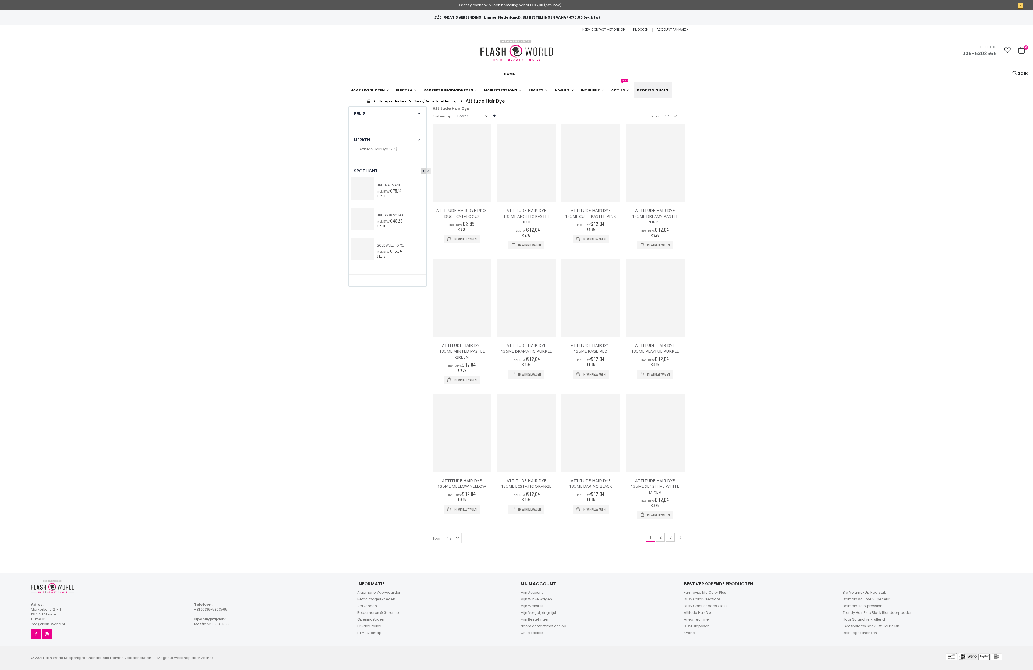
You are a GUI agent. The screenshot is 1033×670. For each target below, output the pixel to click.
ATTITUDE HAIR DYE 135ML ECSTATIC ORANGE (526, 483)
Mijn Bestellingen (535, 619)
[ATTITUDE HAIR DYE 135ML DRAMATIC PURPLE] (526, 298)
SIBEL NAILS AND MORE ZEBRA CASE (391, 185)
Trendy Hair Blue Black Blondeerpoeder (877, 612)
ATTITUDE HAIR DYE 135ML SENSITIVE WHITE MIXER (655, 486)
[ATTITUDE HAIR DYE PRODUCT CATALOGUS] (462, 163)
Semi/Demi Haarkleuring (435, 101)
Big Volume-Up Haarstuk (864, 592)
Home (369, 101)
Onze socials (532, 632)
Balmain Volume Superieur (866, 599)
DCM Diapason (697, 626)
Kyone (689, 632)
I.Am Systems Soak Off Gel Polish (871, 626)
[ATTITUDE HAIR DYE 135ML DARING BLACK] (590, 433)
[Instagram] (47, 634)
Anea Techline (696, 619)
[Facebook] (36, 634)
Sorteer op (442, 116)
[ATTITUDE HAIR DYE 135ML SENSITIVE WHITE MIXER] (655, 433)
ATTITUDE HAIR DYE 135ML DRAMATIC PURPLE (526, 348)
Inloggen (640, 30)
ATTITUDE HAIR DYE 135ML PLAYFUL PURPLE (655, 348)
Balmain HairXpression (862, 605)
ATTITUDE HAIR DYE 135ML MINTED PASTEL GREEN (462, 351)
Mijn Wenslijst (532, 605)
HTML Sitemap (369, 632)
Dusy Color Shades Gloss (705, 605)
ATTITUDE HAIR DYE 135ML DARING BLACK (590, 483)
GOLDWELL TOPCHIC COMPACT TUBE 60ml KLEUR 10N (391, 245)
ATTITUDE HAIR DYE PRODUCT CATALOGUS (461, 213)
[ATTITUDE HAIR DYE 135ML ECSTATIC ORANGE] (526, 433)
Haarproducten (392, 101)
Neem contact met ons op (603, 30)
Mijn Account (532, 592)
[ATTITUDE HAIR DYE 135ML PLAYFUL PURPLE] (655, 298)
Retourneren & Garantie (378, 612)
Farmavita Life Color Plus (705, 592)
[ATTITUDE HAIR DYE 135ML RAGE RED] (590, 298)
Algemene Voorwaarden (379, 592)
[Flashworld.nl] (516, 50)
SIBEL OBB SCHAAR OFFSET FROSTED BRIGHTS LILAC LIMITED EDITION (391, 215)
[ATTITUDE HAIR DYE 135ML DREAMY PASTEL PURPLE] (655, 163)
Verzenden (367, 605)
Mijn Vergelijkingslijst (538, 612)
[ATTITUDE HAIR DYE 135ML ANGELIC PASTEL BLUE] (526, 163)
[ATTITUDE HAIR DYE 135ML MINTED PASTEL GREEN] (462, 298)
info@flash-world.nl (48, 624)
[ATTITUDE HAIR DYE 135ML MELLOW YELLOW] (462, 433)
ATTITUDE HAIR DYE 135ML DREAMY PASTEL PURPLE (655, 216)
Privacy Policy (369, 626)
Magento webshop (174, 657)
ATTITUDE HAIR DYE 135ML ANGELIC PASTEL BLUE (526, 216)
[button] (1007, 50)
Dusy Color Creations (702, 599)
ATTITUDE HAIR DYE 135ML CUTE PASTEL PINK (590, 213)
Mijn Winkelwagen (536, 599)
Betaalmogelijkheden (376, 599)
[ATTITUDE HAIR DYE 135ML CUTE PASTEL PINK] (590, 163)
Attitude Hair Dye (378, 149)
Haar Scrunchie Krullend (864, 619)
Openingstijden (370, 619)
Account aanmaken (673, 30)
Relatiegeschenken (860, 632)
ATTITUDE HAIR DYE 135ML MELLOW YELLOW (462, 483)
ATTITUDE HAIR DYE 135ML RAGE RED (591, 348)
